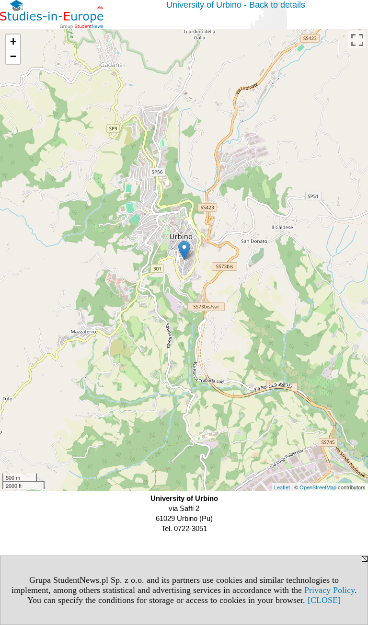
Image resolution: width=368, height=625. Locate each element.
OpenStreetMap (317, 487)
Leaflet (282, 487)
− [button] (13, 56)
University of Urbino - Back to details (235, 5)
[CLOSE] (324, 600)
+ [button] (13, 41)
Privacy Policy (329, 590)
